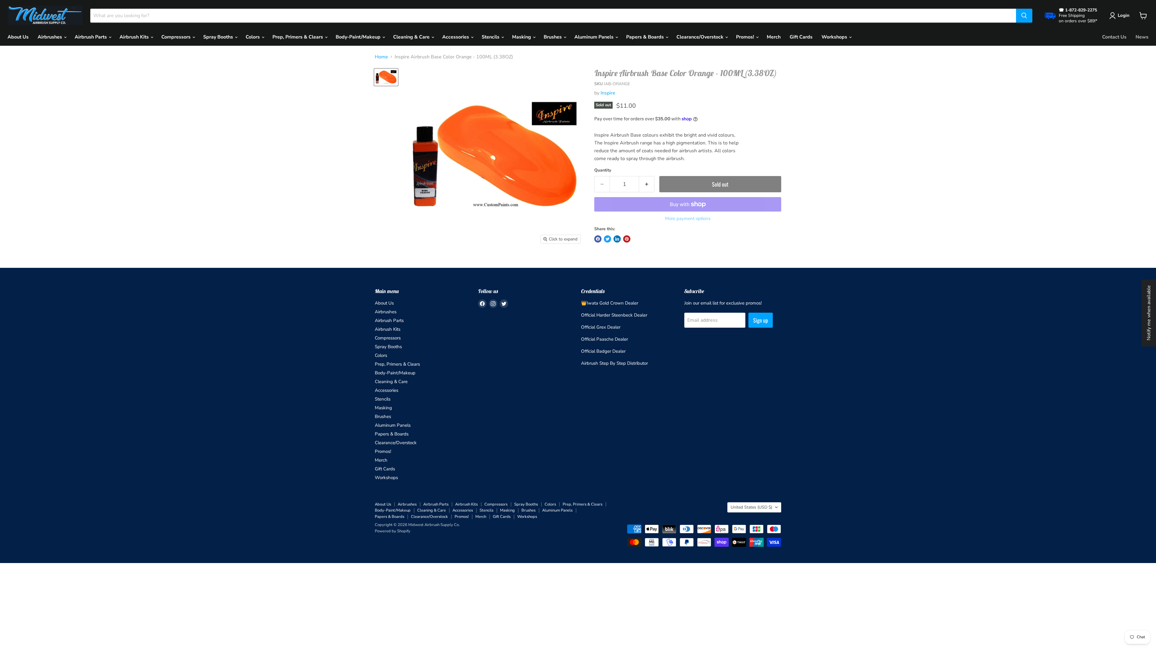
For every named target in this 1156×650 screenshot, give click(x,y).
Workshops (835, 37)
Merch (774, 37)
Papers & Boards (645, 37)
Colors (253, 37)
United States (751, 507)
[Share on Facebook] (597, 239)
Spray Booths (218, 37)
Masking (522, 37)
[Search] (1024, 16)
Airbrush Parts (91, 37)
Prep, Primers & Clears (298, 37)
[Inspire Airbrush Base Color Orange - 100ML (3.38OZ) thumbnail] (386, 77)
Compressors (176, 37)
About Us (18, 37)
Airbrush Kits (135, 37)
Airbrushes (50, 37)
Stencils (491, 37)
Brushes (553, 37)
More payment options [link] (687, 218)
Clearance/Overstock (700, 37)
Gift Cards (801, 37)
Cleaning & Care (412, 37)
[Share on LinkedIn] (617, 239)
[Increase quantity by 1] (646, 184)
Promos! (745, 37)
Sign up (760, 320)
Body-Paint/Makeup (359, 37)
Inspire (608, 93)
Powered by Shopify (392, 531)
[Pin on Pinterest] (626, 239)
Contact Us (1114, 37)
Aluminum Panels (594, 37)
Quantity (602, 170)
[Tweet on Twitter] (607, 239)
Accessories (456, 37)
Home (381, 57)
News (1142, 37)
